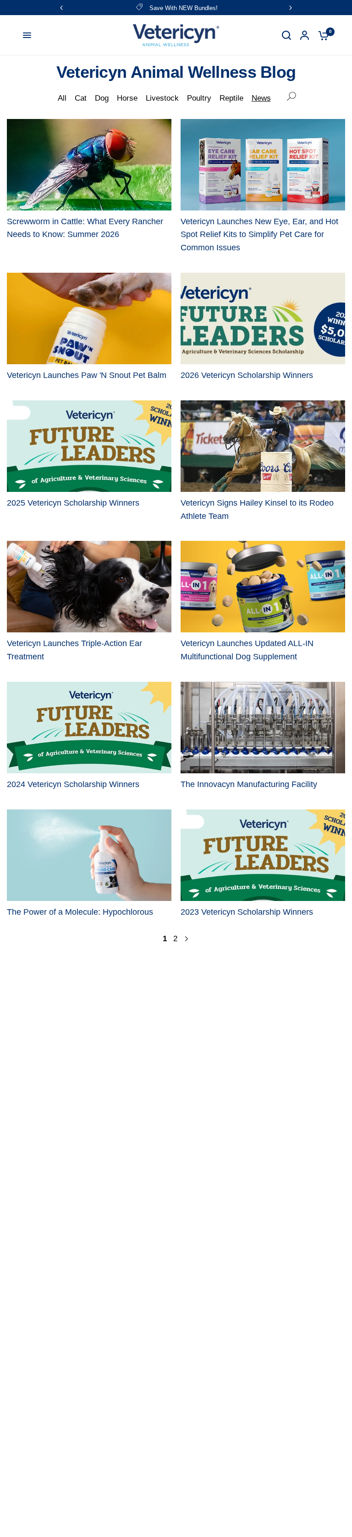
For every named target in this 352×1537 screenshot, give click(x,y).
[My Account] (305, 35)
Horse (127, 98)
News (261, 98)
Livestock (162, 98)
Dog (102, 98)
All (62, 98)
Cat (81, 98)
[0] (321, 35)
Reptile (231, 98)
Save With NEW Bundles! (183, 8)
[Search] (286, 35)
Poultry (199, 98)
